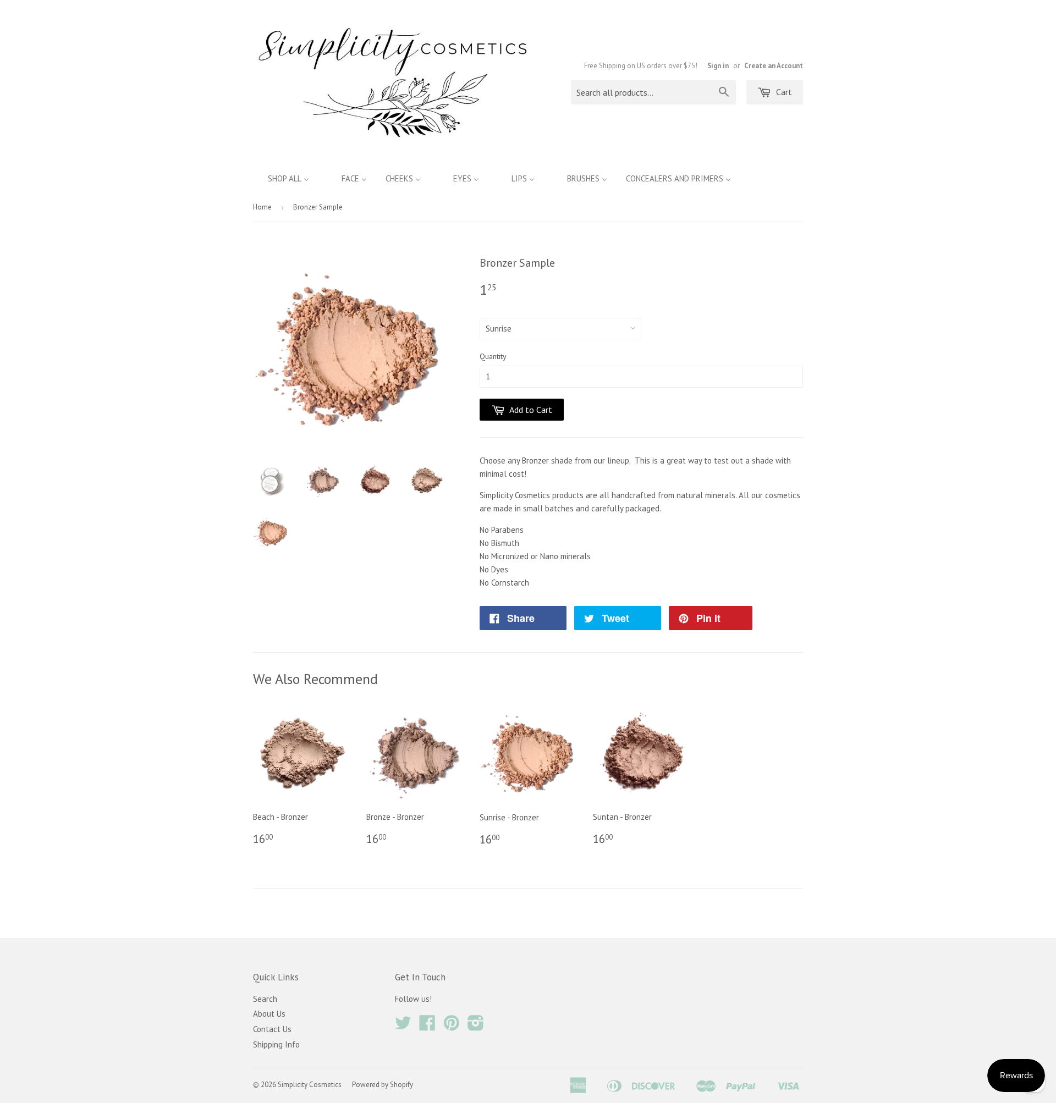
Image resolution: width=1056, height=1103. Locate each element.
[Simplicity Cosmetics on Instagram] (476, 1026)
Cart (783, 91)
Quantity (493, 356)
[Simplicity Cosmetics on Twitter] (403, 1026)
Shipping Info (276, 1044)
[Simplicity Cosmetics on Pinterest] (451, 1026)
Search (265, 999)
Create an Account (773, 65)
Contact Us (272, 1029)
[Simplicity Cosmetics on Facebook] (427, 1026)
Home (262, 207)
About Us (269, 1013)
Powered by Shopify (382, 1084)
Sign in (718, 65)
